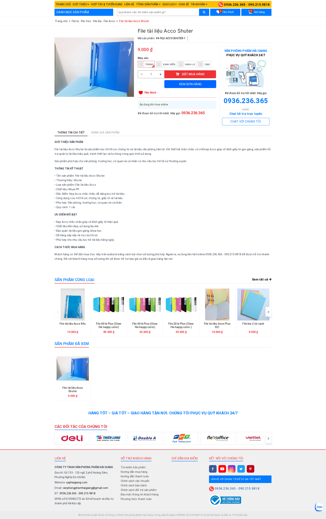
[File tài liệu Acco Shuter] (94, 67)
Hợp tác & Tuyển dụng (106, 4)
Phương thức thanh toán (136, 499)
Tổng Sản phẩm (147, 4)
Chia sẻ (184, 4)
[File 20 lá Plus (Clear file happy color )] (181, 312)
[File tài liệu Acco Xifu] (73, 312)
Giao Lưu (168, 4)
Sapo (172, 515)
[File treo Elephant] (289, 312)
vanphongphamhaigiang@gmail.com (85, 487)
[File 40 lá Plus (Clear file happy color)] (145, 312)
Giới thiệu (80, 4)
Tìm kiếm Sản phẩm (133, 467)
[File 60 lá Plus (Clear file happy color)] (109, 312)
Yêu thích (227, 12)
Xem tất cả (260, 279)
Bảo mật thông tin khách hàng (139, 494)
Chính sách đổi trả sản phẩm (139, 489)
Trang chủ (63, 4)
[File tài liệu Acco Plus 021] (217, 312)
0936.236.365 (234, 4)
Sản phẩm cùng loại (75, 280)
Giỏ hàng (258, 12)
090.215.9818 (259, 4)
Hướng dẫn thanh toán (135, 476)
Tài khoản (198, 4)
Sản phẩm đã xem (72, 343)
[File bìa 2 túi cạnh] (253, 312)
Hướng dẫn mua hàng (134, 471)
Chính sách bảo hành (134, 485)
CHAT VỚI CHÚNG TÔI (245, 121)
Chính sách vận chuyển (135, 480)
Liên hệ (129, 4)
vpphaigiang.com (76, 482)
